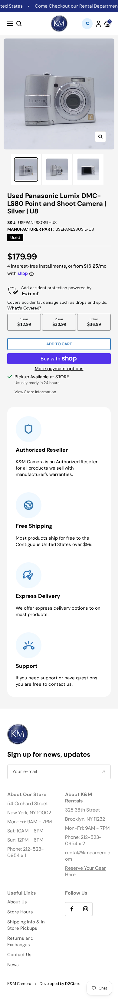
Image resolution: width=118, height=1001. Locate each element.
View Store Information (35, 391)
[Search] (19, 23)
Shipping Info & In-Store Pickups (27, 925)
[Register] (103, 771)
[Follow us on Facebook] (72, 909)
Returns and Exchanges (20, 941)
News (13, 965)
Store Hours (20, 912)
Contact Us (19, 955)
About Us (17, 902)
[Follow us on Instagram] (85, 909)
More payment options (59, 369)
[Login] (98, 24)
